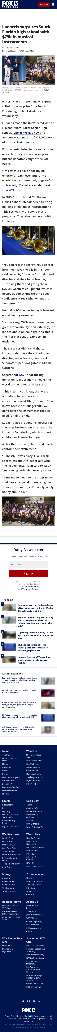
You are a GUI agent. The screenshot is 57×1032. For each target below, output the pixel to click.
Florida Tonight (9, 841)
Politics (5, 774)
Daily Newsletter (9, 790)
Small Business (9, 891)
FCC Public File (32, 924)
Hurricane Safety (33, 774)
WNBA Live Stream (34, 983)
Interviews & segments (7, 950)
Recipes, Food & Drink (9, 859)
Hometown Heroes (34, 811)
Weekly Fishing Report (8, 821)
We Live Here (10, 834)
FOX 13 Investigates (11, 777)
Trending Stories (33, 884)
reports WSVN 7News (26, 132)
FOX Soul (30, 853)
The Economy (8, 888)
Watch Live (44, 5)
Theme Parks (8, 851)
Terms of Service (30, 589)
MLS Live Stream (34, 987)
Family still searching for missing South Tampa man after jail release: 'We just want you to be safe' (19, 680)
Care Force (7, 867)
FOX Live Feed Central (32, 858)
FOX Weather (32, 784)
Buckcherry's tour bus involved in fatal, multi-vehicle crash (19, 691)
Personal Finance (10, 884)
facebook (18, 1001)
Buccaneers (7, 804)
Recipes (29, 820)
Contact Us (31, 931)
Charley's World (33, 808)
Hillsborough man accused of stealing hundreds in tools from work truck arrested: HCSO (19, 729)
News (5, 751)
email (39, 1001)
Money (6, 874)
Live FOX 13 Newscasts (31, 842)
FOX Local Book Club (35, 881)
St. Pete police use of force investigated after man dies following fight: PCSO (33, 648)
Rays (4, 808)
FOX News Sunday (10, 787)
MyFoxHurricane (33, 780)
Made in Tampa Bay (11, 854)
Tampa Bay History (11, 863)
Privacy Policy (31, 586)
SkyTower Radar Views (33, 756)
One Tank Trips (9, 848)
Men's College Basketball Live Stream (33, 969)
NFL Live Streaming (35, 945)
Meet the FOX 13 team (34, 906)
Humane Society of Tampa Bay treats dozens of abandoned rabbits (34, 660)
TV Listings (31, 911)
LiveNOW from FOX (35, 847)
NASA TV (30, 863)
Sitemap (6, 793)
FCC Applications (33, 928)
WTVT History (32, 918)
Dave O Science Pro (35, 827)
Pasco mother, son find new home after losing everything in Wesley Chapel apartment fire (35, 608)
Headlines (30, 878)
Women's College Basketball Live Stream (34, 978)
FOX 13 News (7, 47)
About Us (32, 901)
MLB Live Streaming (35, 954)
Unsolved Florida (9, 780)
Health (5, 770)
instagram (28, 1001)
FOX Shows (31, 888)
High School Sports (10, 826)
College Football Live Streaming (35, 950)
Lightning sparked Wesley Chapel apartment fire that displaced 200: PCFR (36, 635)
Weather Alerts (33, 770)
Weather (31, 751)
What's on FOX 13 (34, 891)
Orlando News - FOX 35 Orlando (11, 906)
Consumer (6, 767)
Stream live (7, 945)
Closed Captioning (34, 921)
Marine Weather (33, 767)
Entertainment (35, 874)
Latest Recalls (8, 881)
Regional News (11, 901)
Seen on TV (7, 784)
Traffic (29, 804)
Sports (6, 800)
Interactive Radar (34, 760)
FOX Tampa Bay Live (35, 866)
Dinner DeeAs (8, 844)
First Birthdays (32, 823)
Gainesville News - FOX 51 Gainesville (10, 912)
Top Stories (7, 755)
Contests (30, 894)
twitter (23, 1001)
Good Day (32, 800)
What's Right (7, 838)
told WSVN (14, 310)
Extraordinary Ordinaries (32, 815)
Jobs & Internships (34, 914)
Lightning (6, 811)
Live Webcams (32, 764)
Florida (16, 47)
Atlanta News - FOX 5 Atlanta (11, 918)
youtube (34, 1001)
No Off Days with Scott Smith (10, 815)
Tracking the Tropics (35, 777)
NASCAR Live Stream (35, 958)
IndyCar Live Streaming (31, 962)
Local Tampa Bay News (10, 759)
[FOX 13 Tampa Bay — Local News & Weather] (10, 4)
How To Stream (33, 838)
